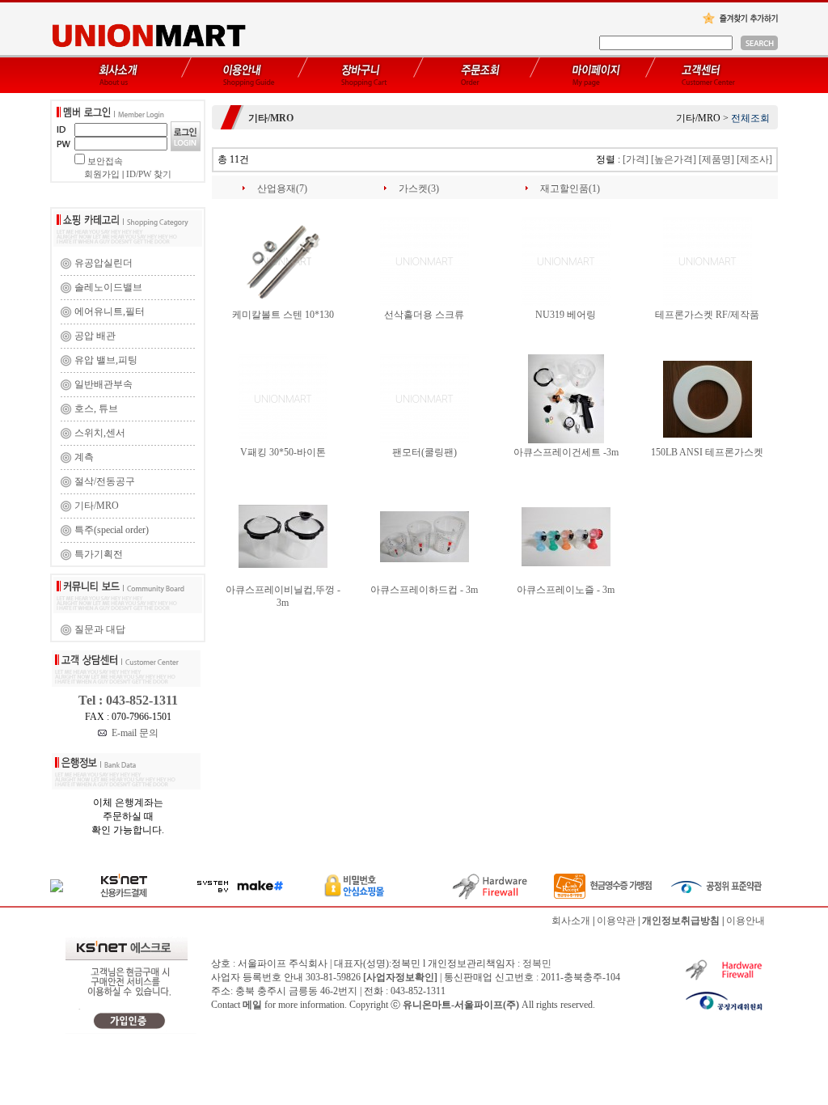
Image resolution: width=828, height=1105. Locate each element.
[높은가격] (673, 159)
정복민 (536, 963)
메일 (252, 1004)
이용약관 (616, 920)
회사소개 (570, 920)
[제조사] (754, 159)
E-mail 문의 (132, 733)
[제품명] (716, 159)
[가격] (635, 159)
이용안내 (745, 920)
